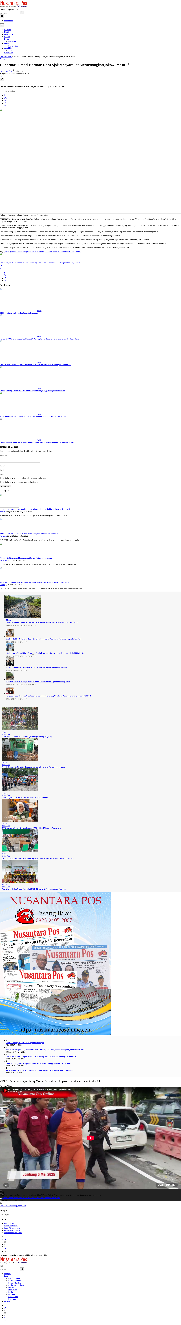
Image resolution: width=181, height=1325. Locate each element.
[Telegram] (5, 100)
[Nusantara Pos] (13, 7)
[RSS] (5, 1251)
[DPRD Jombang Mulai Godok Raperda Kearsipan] (18, 311)
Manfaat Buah (14, 1278)
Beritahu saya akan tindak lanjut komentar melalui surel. (25, 478)
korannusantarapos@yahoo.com (13, 1206)
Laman (7, 1301)
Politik (2, 59)
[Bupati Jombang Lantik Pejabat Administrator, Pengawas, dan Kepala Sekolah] (10, 665)
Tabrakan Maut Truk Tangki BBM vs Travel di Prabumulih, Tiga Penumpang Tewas (38, 681)
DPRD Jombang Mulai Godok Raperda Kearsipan (19, 313)
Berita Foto (6, 734)
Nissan (11, 1287)
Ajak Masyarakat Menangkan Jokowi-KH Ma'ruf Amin (23, 251)
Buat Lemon (13, 1297)
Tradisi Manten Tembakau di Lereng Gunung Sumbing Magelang (27, 736)
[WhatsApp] (5, 106)
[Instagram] (5, 1242)
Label (6, 1276)
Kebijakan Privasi (10, 1226)
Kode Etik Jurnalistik (12, 1228)
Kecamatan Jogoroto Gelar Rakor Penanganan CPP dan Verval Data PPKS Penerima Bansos (38, 858)
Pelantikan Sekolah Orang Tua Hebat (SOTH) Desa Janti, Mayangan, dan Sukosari (34, 889)
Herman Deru (58, 251)
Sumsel (78, 251)
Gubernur (48, 251)
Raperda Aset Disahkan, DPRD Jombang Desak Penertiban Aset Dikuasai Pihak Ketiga (33, 416)
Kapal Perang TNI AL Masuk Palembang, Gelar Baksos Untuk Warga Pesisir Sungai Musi (34, 582)
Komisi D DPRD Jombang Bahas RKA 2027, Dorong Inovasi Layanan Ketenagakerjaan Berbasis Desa (39, 339)
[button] (22, 12)
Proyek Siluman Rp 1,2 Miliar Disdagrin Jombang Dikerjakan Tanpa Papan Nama (33, 767)
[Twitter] (5, 98)
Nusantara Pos (6, 71)
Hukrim (3, 511)
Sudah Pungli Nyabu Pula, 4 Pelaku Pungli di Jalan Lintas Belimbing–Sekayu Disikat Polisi (35, 509)
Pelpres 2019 (69, 251)
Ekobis (2, 585)
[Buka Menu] (2, 16)
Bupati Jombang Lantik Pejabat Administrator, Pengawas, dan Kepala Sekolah (36, 667)
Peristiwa (3, 536)
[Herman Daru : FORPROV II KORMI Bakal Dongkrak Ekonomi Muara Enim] (9, 531)
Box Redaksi (9, 1223)
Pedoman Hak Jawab (12, 1230)
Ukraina (11, 1294)
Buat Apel (12, 1299)
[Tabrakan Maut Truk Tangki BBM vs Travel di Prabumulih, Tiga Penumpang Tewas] (10, 679)
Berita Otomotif (14, 1280)
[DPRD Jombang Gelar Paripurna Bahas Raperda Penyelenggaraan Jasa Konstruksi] (18, 388)
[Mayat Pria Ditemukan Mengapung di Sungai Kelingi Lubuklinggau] (9, 556)
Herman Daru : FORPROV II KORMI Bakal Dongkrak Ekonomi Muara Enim (29, 533)
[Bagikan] (2, 79)
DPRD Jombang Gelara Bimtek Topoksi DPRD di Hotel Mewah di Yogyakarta (31, 828)
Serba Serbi (8, 20)
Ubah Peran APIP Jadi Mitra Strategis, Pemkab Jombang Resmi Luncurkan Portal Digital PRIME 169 (45, 653)
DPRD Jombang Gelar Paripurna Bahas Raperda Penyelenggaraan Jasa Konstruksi (32, 390)
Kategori (7, 1274)
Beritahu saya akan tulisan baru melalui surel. (20, 482)
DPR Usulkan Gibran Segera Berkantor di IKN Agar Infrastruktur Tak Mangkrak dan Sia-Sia (35, 365)
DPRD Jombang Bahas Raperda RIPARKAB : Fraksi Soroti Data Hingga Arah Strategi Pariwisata (37, 442)
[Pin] (5, 103)
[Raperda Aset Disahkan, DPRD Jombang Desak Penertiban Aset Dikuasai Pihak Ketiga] (18, 414)
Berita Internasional (16, 1285)
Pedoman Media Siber (13, 1233)
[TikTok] (5, 1249)
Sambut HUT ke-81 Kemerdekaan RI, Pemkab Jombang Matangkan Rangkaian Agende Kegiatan (43, 639)
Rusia (10, 1292)
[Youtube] (5, 1244)
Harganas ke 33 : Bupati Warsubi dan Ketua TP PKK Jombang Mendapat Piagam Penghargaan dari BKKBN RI (48, 696)
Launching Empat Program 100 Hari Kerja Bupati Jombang (25, 797)
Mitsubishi (12, 1290)
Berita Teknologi (14, 1283)
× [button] (1, 1266)
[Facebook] (4, 95)
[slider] (31, 1198)
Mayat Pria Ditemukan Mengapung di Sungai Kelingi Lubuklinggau (26, 558)
